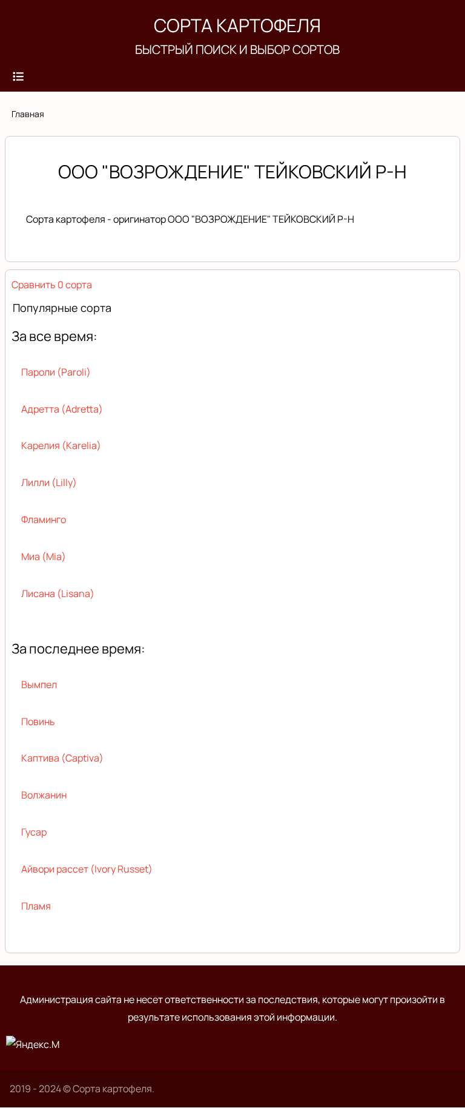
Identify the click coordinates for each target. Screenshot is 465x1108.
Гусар (34, 832)
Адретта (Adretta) (62, 409)
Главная (28, 114)
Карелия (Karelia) (61, 445)
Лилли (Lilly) (49, 482)
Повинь (38, 721)
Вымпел (39, 684)
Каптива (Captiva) (62, 758)
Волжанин (44, 795)
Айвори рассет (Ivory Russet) (87, 869)
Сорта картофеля (237, 25)
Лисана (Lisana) (57, 593)
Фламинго (43, 519)
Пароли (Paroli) (56, 372)
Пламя (36, 906)
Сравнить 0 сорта (52, 284)
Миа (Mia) (43, 556)
